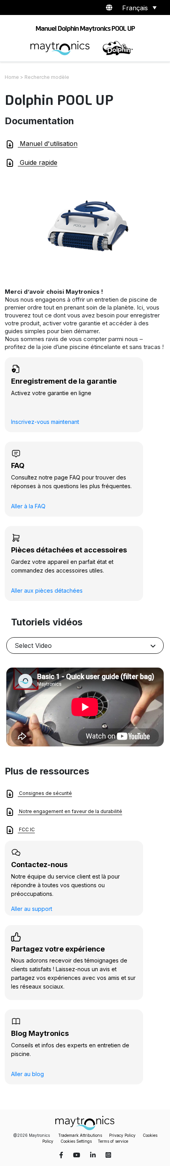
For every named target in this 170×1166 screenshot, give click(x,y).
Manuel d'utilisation (47, 143)
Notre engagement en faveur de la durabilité (70, 812)
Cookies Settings (76, 1141)
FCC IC (26, 830)
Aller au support (31, 908)
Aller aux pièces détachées (47, 590)
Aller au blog (27, 1074)
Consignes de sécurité (45, 794)
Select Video (33, 645)
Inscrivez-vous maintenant (45, 421)
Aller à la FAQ (28, 506)
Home (12, 77)
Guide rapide (37, 162)
